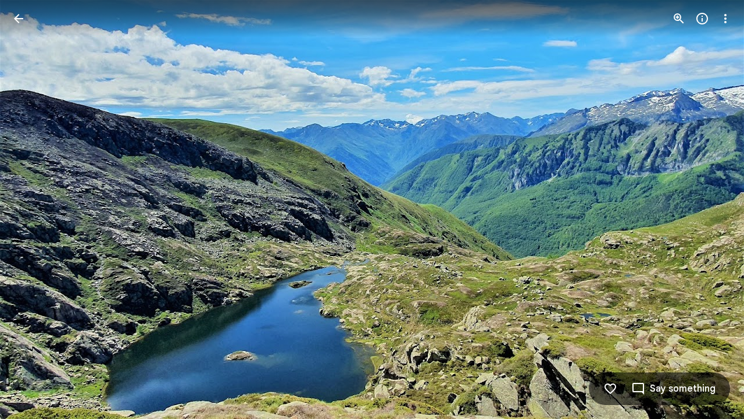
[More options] (725, 18)
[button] (32, 209)
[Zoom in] (679, 18)
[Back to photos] (19, 19)
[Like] (610, 389)
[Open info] (702, 18)
